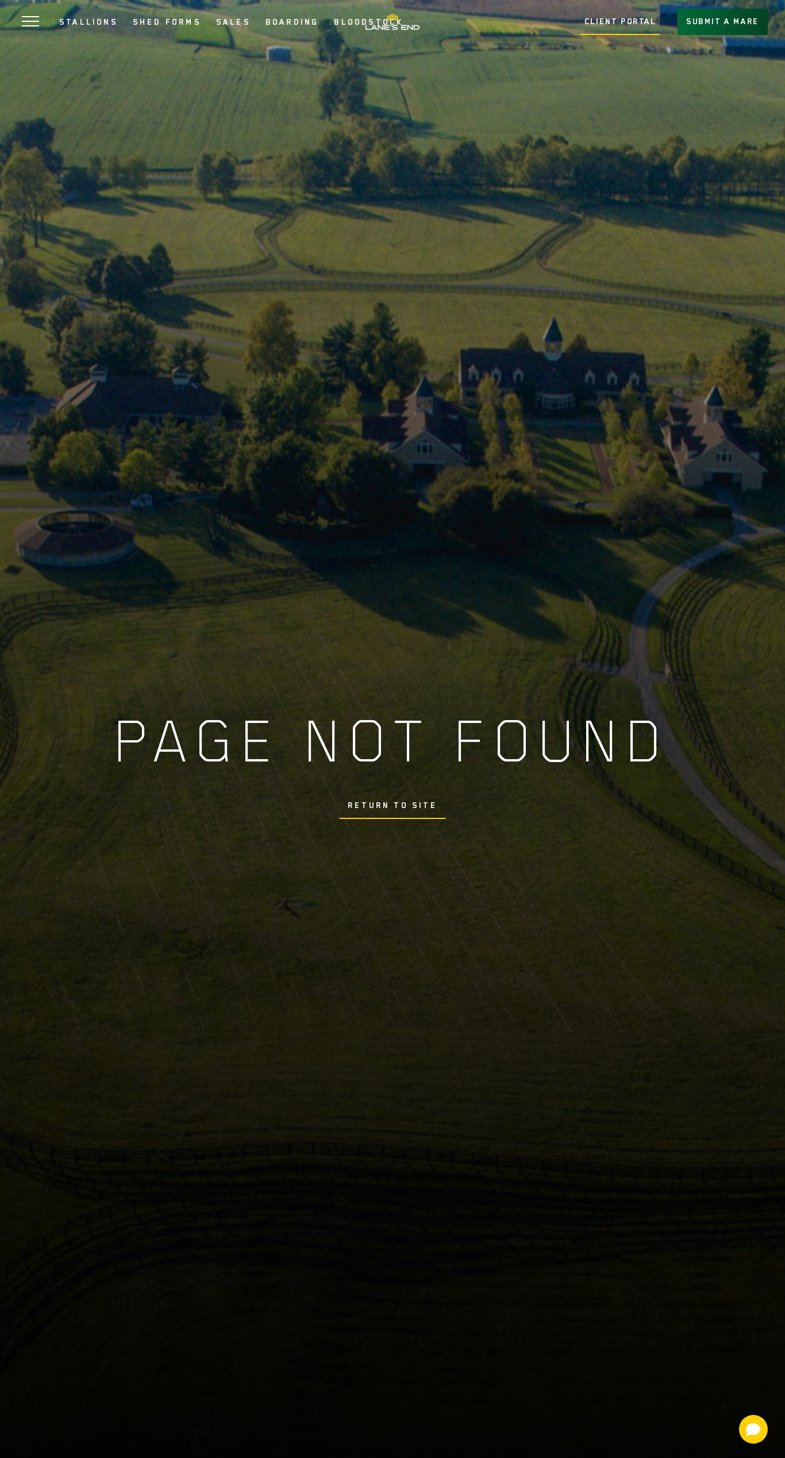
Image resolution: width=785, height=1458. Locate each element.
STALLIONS (88, 21)
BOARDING (292, 21)
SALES (233, 21)
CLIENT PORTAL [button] (620, 21)
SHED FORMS (167, 21)
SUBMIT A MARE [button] (722, 21)
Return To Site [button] (392, 805)
